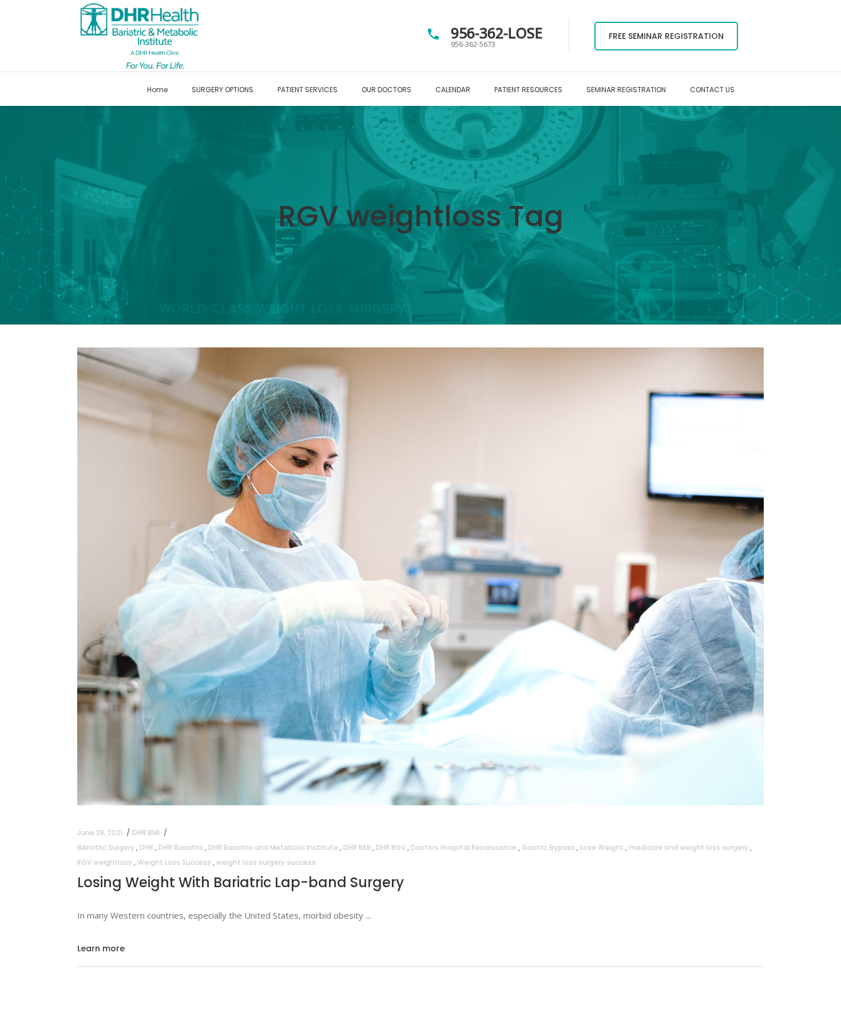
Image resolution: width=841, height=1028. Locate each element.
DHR (146, 847)
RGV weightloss (104, 862)
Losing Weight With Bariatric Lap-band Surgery (240, 882)
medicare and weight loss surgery (688, 847)
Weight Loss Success (174, 862)
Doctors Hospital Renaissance (464, 847)
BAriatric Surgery (105, 847)
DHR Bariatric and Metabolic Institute (273, 847)
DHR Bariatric (180, 847)
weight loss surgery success (266, 862)
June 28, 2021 (99, 832)
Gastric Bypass (548, 847)
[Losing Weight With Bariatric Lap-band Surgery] (420, 576)
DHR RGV (391, 847)
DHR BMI (146, 832)
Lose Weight (602, 847)
